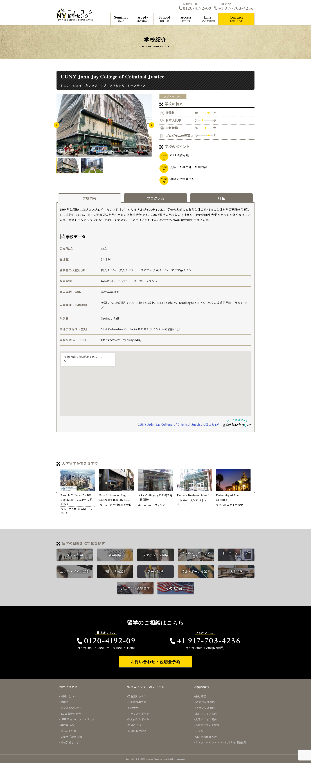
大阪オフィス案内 (206, 719)
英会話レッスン (137, 696)
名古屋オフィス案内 (207, 725)
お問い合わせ (236, 18)
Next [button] (151, 125)
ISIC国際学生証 (137, 702)
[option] (104, 125)
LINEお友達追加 (207, 18)
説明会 (121, 18)
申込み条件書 (68, 731)
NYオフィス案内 (205, 702)
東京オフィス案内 (206, 713)
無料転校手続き (137, 731)
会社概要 (200, 696)
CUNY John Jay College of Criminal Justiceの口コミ (176, 424)
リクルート (202, 731)
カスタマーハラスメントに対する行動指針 (220, 742)
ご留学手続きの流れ (72, 736)
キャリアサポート (138, 713)
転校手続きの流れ (71, 742)
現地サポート (136, 708)
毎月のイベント (137, 725)
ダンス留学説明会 (71, 708)
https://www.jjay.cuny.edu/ (121, 340)
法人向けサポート (138, 719)
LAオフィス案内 (205, 708)
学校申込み (142, 18)
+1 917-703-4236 (236, 8)
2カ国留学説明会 (70, 713)
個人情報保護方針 (206, 736)
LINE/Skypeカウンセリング (77, 719)
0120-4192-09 (197, 8)
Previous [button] (56, 125)
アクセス (186, 18)
